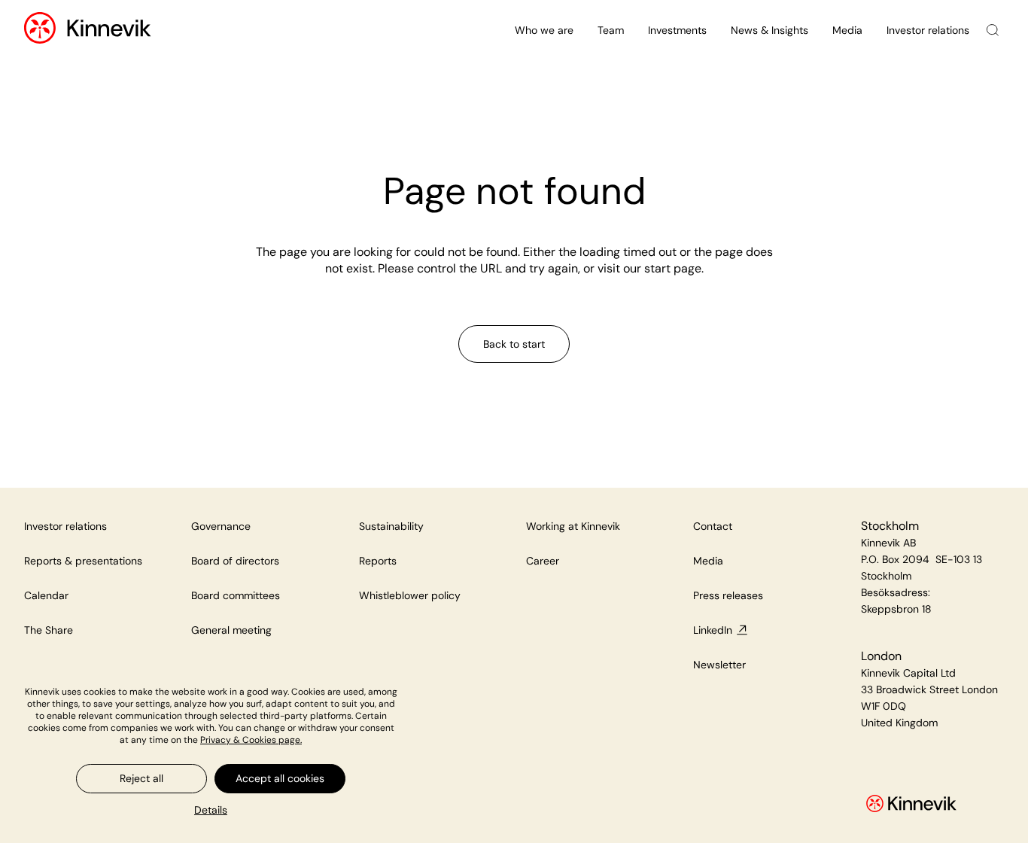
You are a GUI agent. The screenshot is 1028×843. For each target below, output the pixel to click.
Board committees (235, 595)
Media (847, 30)
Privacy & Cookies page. (251, 740)
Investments (677, 30)
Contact (712, 526)
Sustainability (391, 526)
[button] (210, 810)
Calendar (46, 595)
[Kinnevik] (109, 30)
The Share (48, 630)
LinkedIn (712, 630)
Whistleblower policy (410, 595)
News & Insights (769, 30)
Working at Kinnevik (573, 526)
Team (611, 30)
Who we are (544, 30)
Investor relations (928, 30)
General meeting (231, 630)
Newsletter (719, 664)
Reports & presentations (83, 561)
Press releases (728, 595)
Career (542, 561)
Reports (378, 561)
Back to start (514, 344)
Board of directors (235, 561)
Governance (221, 526)
